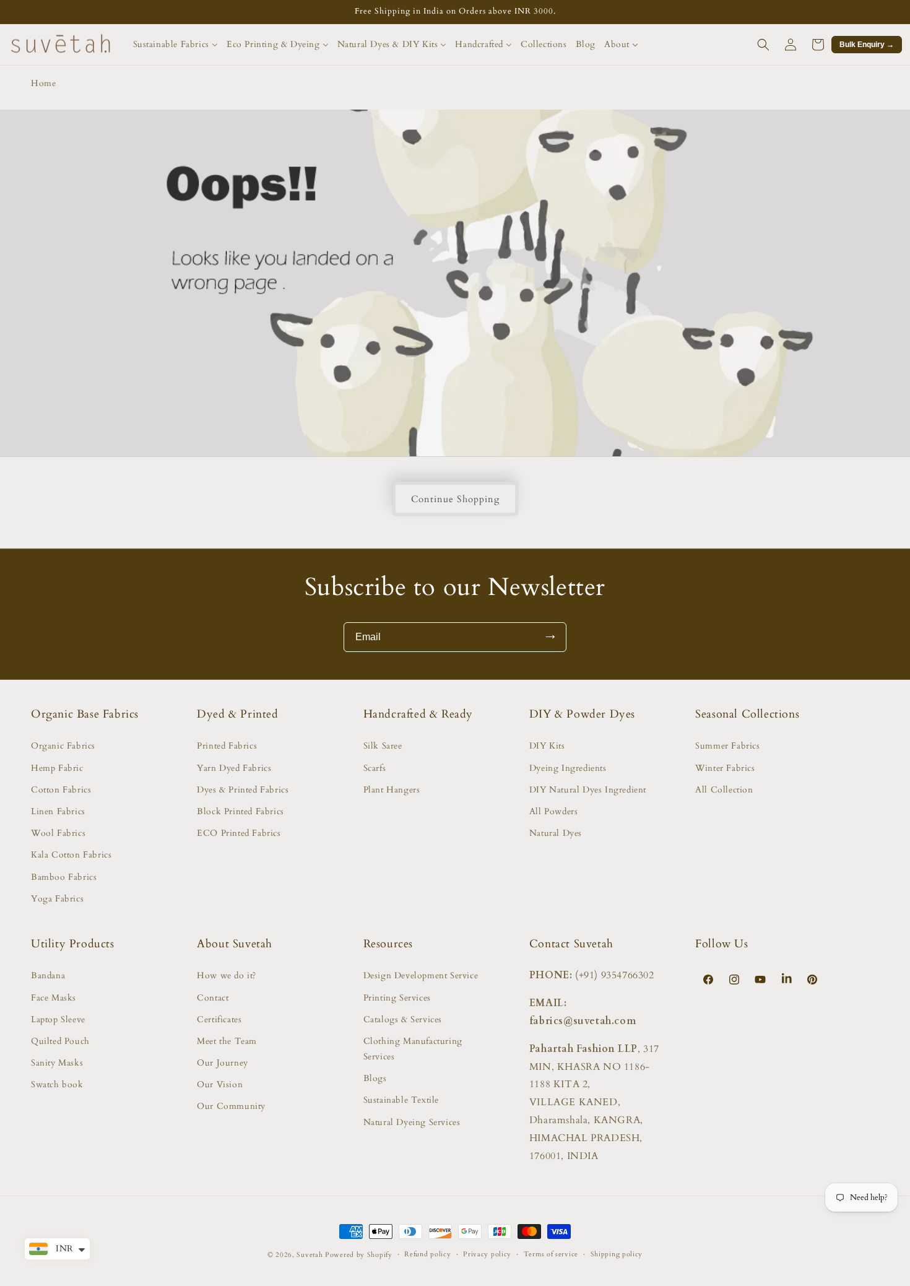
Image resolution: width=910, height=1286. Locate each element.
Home (43, 83)
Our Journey (222, 1063)
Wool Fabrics (58, 833)
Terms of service (551, 1254)
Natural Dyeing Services (412, 1122)
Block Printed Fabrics (240, 811)
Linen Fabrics (58, 811)
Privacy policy (487, 1254)
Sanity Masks (57, 1063)
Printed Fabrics (227, 746)
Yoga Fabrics (57, 899)
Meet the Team (227, 1041)
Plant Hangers (391, 790)
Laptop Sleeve (58, 1019)
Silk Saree (382, 746)
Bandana (48, 975)
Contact (212, 998)
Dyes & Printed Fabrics (242, 790)
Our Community (231, 1106)
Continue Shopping (455, 499)
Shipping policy (617, 1254)
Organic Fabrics (63, 746)
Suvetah (310, 1254)
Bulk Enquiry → (866, 44)
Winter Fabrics (725, 768)
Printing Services (397, 998)
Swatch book (57, 1084)
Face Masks (53, 998)
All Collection (724, 790)
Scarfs (374, 768)
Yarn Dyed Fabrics (234, 768)
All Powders (553, 811)
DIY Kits (547, 746)
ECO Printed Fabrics (238, 833)
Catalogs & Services (402, 1019)
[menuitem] (175, 44)
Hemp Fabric (57, 768)
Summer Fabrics (727, 746)
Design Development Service (421, 975)
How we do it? (226, 975)
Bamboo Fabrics (64, 877)
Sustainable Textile (401, 1100)
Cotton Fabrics (61, 790)
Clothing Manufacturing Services (412, 1048)
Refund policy (427, 1254)
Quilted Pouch (60, 1041)
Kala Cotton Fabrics (71, 855)
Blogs (375, 1078)
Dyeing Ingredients (568, 768)
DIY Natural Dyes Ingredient (587, 790)
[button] (763, 44)
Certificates (219, 1019)
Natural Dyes (555, 833)
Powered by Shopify (358, 1254)
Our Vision (220, 1084)
